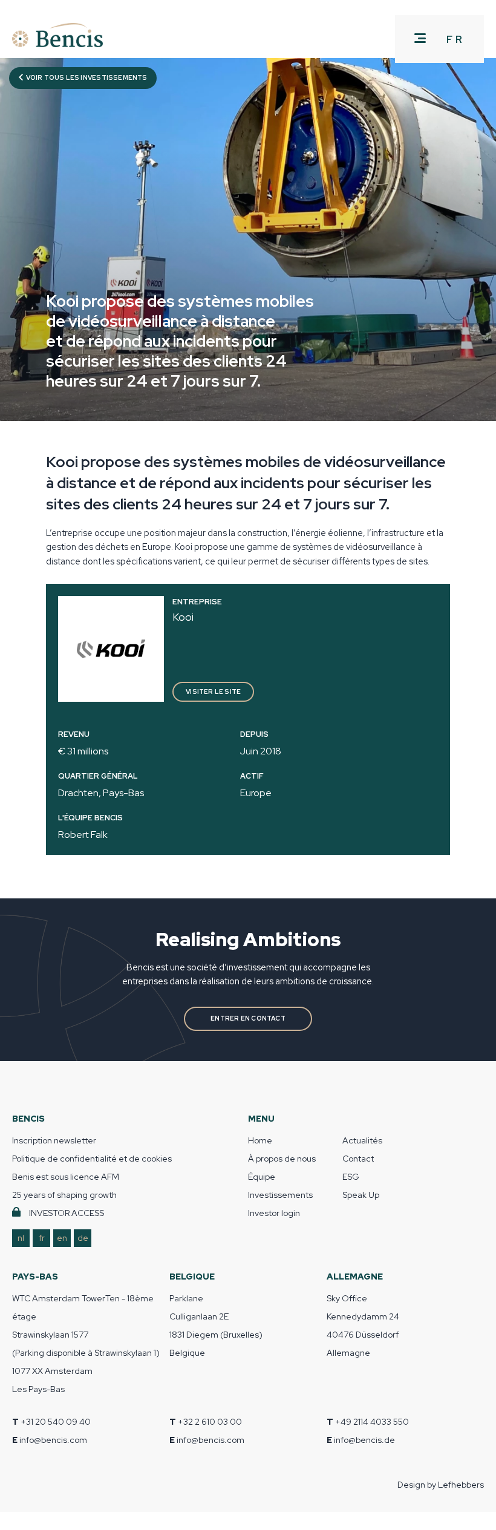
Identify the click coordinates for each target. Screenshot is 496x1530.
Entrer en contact (248, 1018)
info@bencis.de (364, 1439)
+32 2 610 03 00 (210, 1421)
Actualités (362, 1140)
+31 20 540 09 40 (56, 1421)
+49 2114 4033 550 (372, 1421)
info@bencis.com (53, 1439)
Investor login (274, 1213)
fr (42, 1237)
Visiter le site (213, 691)
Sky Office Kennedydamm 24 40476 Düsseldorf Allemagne (363, 1325)
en (62, 1237)
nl (21, 1237)
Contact (358, 1158)
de (82, 1237)
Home (260, 1140)
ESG (350, 1176)
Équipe (261, 1176)
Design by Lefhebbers (440, 1484)
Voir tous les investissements (85, 77)
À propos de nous (282, 1158)
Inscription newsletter (54, 1140)
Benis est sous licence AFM (65, 1176)
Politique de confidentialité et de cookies (92, 1158)
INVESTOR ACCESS (66, 1213)
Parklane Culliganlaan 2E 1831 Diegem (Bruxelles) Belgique (216, 1325)
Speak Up (360, 1194)
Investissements (280, 1194)
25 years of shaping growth (64, 1194)
